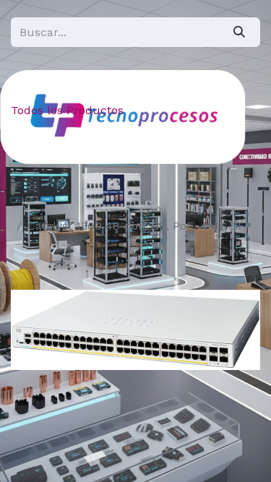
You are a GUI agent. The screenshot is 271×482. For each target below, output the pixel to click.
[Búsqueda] (239, 32)
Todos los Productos (67, 110)
